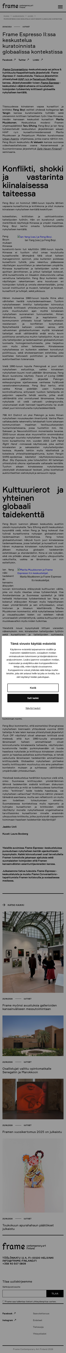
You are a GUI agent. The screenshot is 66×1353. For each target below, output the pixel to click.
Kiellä (33, 687)
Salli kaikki (33, 698)
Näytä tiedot (33, 708)
